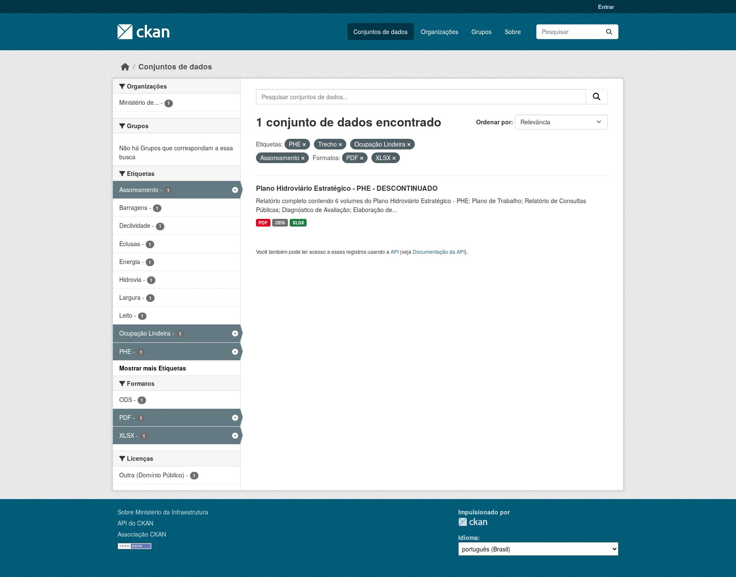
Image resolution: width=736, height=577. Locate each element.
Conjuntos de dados (381, 31)
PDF (263, 222)
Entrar (606, 7)
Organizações (439, 31)
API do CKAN (135, 523)
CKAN (472, 521)
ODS (280, 222)
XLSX (298, 222)
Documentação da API (439, 251)
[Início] (125, 66)
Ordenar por (493, 122)
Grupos (482, 31)
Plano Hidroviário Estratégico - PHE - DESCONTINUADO (346, 188)
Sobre (513, 31)
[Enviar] (609, 31)
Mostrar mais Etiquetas (152, 368)
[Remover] (304, 144)
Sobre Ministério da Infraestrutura (163, 512)
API (395, 251)
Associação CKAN (142, 534)
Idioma (468, 537)
